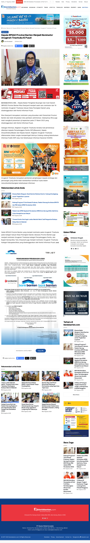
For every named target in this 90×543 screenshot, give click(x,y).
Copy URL (41, 350)
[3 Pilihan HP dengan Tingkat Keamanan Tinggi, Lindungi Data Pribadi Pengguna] (68, 385)
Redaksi (58, 1)
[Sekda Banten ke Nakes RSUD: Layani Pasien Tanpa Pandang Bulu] (30, 376)
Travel (46, 7)
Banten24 (85, 7)
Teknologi (59, 7)
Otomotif (40, 7)
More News (76, 394)
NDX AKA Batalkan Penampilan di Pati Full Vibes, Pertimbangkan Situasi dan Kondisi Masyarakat (82, 374)
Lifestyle (52, 7)
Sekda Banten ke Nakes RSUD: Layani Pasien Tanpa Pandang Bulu (30, 384)
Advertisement (60, 537)
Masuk (86, 1)
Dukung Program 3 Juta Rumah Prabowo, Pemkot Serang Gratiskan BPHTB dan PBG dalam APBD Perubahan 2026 (69, 461)
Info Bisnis (24, 7)
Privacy (68, 1)
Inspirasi (67, 7)
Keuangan (32, 7)
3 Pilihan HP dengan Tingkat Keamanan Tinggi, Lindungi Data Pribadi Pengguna (82, 484)
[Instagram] (78, 249)
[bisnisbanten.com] (11, 7)
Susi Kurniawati (8, 41)
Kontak (80, 1)
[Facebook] (72, 249)
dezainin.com (85, 537)
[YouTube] (76, 249)
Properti (73, 7)
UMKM (79, 7)
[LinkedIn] (74, 249)
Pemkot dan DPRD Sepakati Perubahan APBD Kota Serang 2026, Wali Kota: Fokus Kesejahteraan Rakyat (82, 362)
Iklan (63, 1)
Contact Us (68, 537)
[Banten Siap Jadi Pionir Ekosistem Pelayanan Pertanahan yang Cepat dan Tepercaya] (51, 376)
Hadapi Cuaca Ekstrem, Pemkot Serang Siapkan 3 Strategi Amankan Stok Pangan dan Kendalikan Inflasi (9, 408)
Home (4, 28)
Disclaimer (74, 1)
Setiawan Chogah (77, 238)
